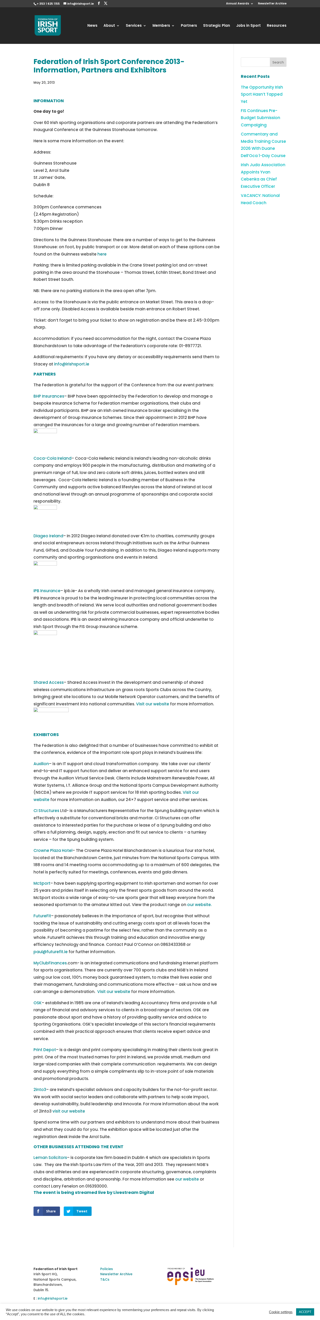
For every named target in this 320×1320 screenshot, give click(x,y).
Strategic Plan (216, 26)
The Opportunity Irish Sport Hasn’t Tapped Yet (262, 94)
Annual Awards (237, 3)
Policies (106, 1269)
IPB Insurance (46, 591)
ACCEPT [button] (305, 1312)
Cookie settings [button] (281, 1312)
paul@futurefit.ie (50, 952)
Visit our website (152, 704)
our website (187, 1179)
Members (161, 26)
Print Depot (44, 1050)
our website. (199, 904)
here (102, 254)
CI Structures (46, 810)
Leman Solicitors (50, 1157)
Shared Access (48, 682)
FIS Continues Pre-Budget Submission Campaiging (260, 118)
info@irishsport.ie (71, 364)
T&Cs (104, 1279)
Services (134, 26)
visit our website (68, 1111)
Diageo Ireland (48, 536)
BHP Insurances (48, 396)
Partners (189, 26)
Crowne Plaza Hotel (52, 850)
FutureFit (42, 916)
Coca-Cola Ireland (52, 458)
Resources (277, 26)
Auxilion (41, 764)
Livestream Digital (133, 1192)
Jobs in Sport (248, 26)
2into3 (39, 1089)
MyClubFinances (50, 963)
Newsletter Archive (272, 3)
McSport (41, 883)
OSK (37, 1003)
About (109, 26)
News (92, 26)
